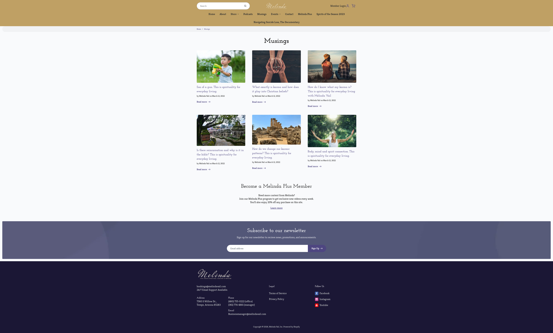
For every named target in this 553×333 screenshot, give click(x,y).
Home (212, 14)
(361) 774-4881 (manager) (241, 304)
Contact (289, 14)
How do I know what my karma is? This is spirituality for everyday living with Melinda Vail (331, 91)
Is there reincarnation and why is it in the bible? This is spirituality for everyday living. (220, 154)
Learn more (276, 208)
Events (274, 14)
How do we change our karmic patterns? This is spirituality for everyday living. (271, 153)
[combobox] (219, 5)
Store (233, 14)
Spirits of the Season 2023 (331, 14)
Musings (261, 14)
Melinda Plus (305, 14)
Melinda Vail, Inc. (276, 326)
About (223, 14)
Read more (202, 101)
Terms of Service (278, 293)
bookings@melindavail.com (211, 286)
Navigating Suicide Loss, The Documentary (277, 22)
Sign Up (315, 248)
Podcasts (248, 14)
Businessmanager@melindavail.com (247, 314)
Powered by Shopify (291, 326)
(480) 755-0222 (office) (240, 301)
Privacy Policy (276, 299)
